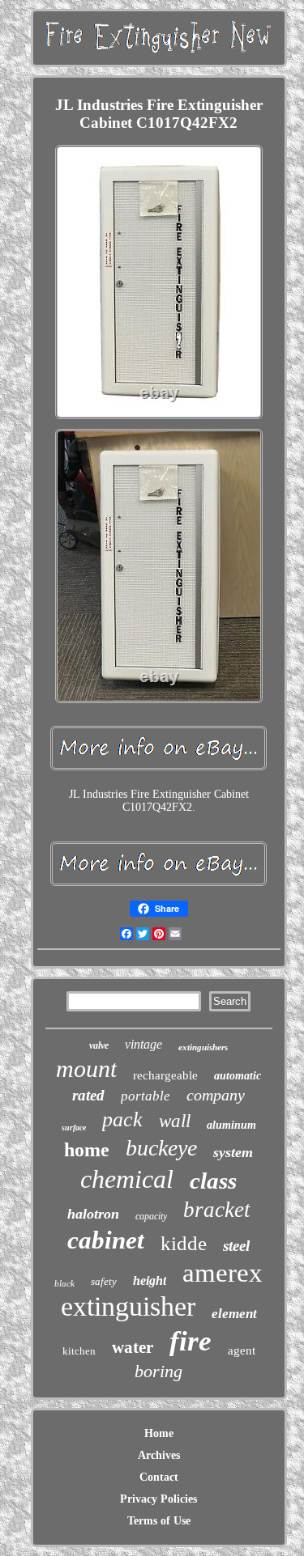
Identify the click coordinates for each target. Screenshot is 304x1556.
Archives (159, 1455)
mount (86, 1068)
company (215, 1095)
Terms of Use (159, 1521)
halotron (93, 1214)
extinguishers (203, 1047)
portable (145, 1096)
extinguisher (128, 1306)
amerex (222, 1272)
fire (190, 1341)
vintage (143, 1044)
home (86, 1149)
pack (122, 1119)
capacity (151, 1216)
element (234, 1313)
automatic (237, 1076)
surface (74, 1127)
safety (104, 1281)
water (132, 1347)
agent (241, 1350)
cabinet (105, 1240)
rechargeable (165, 1075)
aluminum (231, 1125)
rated (88, 1095)
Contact (158, 1477)
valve (99, 1045)
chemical (126, 1178)
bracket (216, 1210)
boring (158, 1371)
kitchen (79, 1351)
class (213, 1180)
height (149, 1280)
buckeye (161, 1147)
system (233, 1152)
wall (175, 1121)
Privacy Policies (158, 1499)
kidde (184, 1243)
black (64, 1283)
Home (158, 1433)
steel (236, 1245)
